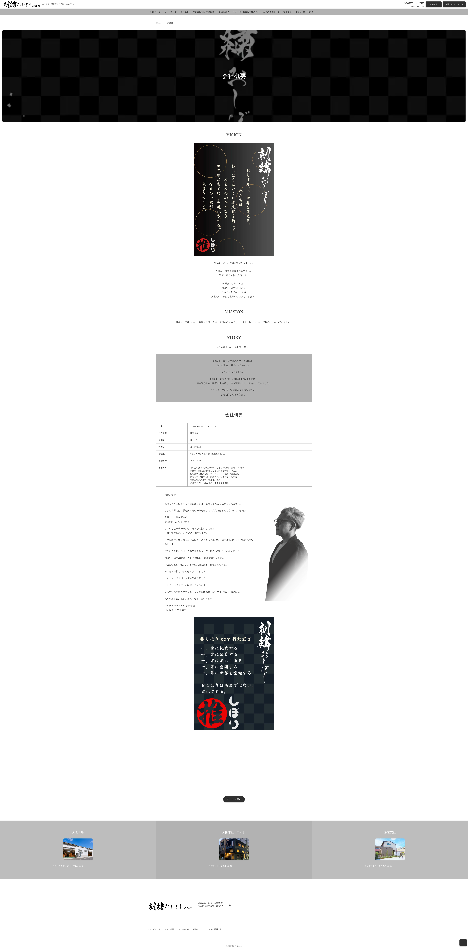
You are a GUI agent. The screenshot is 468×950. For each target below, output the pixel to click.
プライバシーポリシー (306, 12)
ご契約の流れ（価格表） (204, 12)
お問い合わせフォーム (454, 4)
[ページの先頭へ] (463, 942)
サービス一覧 (170, 12)
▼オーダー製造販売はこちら (246, 12)
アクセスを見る (234, 799)
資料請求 (433, 4)
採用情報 (287, 12)
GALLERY (224, 12)
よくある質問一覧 (271, 12)
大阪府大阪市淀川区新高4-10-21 (212, 905)
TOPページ (155, 12)
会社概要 (185, 12)
